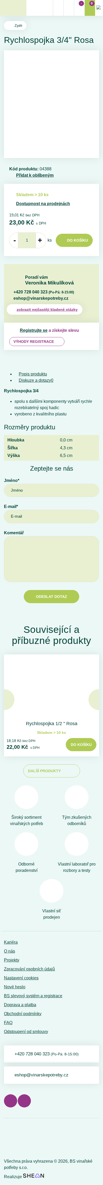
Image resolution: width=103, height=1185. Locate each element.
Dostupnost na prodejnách (43, 203)
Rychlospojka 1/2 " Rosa (51, 723)
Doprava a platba (20, 1005)
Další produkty (44, 771)
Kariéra (11, 942)
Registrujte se (34, 330)
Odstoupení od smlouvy (26, 1031)
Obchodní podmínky (22, 1013)
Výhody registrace (33, 341)
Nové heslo (14, 987)
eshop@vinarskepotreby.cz (40, 298)
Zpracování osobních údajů (29, 969)
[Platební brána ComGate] (17, 1139)
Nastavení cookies (21, 978)
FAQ (8, 1022)
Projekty (11, 960)
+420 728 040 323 (43, 292)
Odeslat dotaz (51, 596)
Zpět (18, 25)
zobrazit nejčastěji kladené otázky (47, 309)
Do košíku (77, 240)
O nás (9, 951)
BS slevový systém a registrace (33, 996)
